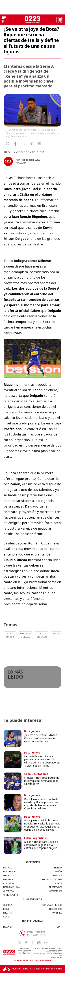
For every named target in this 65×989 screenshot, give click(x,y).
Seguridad (8, 875)
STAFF (59, 927)
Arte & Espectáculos (52, 879)
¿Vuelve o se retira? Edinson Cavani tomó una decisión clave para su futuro (40, 738)
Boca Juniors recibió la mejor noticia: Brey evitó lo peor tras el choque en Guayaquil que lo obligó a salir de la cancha (42, 825)
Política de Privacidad (56, 957)
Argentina (8, 891)
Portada (7, 867)
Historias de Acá (11, 887)
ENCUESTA (7, 913)
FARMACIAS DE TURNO (52, 905)
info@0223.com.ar (24, 948)
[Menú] (4, 18)
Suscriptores (55, 891)
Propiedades (55, 887)
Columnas (8, 883)
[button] (23, 143)
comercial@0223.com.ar (24, 952)
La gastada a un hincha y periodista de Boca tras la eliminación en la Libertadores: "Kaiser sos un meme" (42, 761)
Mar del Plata (9, 871)
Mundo (58, 867)
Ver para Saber (10, 895)
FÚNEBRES (57, 913)
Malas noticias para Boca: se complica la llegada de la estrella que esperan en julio (41, 845)
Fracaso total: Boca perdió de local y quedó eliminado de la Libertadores (41, 781)
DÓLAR (6, 909)
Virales (58, 883)
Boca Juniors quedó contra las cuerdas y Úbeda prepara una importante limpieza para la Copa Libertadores (42, 803)
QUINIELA (7, 905)
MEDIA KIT (7, 927)
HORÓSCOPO (55, 909)
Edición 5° (8, 879)
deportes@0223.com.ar (24, 950)
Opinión (57, 871)
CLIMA (6, 917)
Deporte (57, 875)
